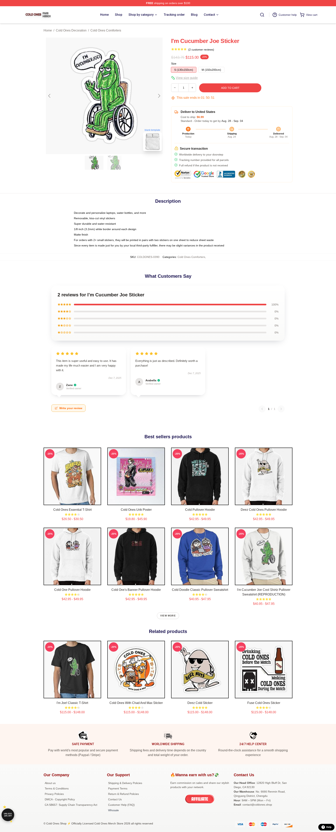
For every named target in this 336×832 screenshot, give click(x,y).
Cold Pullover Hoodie (200, 509)
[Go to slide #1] (94, 163)
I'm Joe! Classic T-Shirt (72, 703)
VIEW (72, 501)
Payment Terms (117, 788)
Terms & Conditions (57, 788)
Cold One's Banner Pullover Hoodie (136, 589)
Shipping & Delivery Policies (125, 783)
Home (48, 30)
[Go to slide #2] (114, 163)
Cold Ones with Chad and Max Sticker (136, 703)
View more (168, 615)
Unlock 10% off (8, 815)
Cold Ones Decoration (71, 30)
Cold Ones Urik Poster (136, 509)
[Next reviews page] (281, 408)
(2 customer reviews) (201, 49)
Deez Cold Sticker (200, 703)
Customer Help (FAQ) (121, 804)
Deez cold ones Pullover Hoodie (264, 509)
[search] (262, 15)
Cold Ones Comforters (105, 30)
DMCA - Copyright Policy (60, 799)
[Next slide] (159, 96)
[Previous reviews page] (262, 408)
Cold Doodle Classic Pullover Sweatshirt (200, 589)
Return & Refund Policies (123, 793)
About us (50, 783)
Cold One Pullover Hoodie (72, 589)
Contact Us (115, 799)
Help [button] (328, 827)
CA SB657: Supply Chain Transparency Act (71, 804)
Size (173, 63)
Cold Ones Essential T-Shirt (72, 509)
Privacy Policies (54, 793)
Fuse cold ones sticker (263, 703)
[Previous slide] (50, 96)
